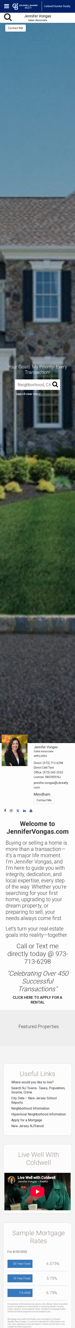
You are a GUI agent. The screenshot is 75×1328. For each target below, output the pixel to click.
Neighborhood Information (30, 1108)
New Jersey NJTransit (27, 1126)
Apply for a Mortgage (26, 1120)
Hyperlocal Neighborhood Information (38, 1114)
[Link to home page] (27, 6)
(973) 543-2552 (53, 772)
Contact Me (15, 28)
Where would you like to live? (32, 1082)
